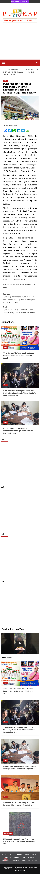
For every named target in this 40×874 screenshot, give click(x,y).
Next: (19, 310)
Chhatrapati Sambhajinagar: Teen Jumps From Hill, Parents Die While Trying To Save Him (19, 841)
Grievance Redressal (30, 860)
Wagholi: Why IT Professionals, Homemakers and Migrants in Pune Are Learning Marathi (18, 430)
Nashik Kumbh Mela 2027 (20, 1)
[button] (3, 62)
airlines (9, 284)
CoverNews (32, 868)
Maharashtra (8, 833)
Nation (11, 854)
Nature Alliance (28, 857)
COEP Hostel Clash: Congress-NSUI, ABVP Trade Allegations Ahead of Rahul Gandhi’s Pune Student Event (19, 393)
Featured (16, 857)
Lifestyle (7, 857)
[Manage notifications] (6, 859)
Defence (19, 854)
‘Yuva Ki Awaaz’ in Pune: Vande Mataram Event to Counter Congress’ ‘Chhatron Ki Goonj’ (18, 355)
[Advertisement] (20, 43)
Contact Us (16, 860)
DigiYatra (16, 284)
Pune (5, 81)
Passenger (23, 284)
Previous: (19, 298)
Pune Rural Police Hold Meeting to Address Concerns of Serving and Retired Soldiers (19, 804)
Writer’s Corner (30, 854)
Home (4, 854)
